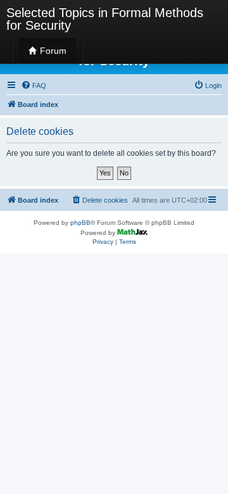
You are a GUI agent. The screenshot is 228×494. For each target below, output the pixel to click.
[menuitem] (33, 85)
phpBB (80, 222)
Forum (51, 51)
